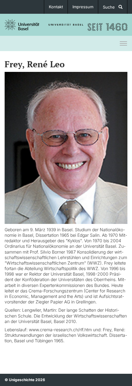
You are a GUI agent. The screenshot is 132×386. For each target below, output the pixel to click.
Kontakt (56, 6)
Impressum (82, 6)
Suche (110, 7)
